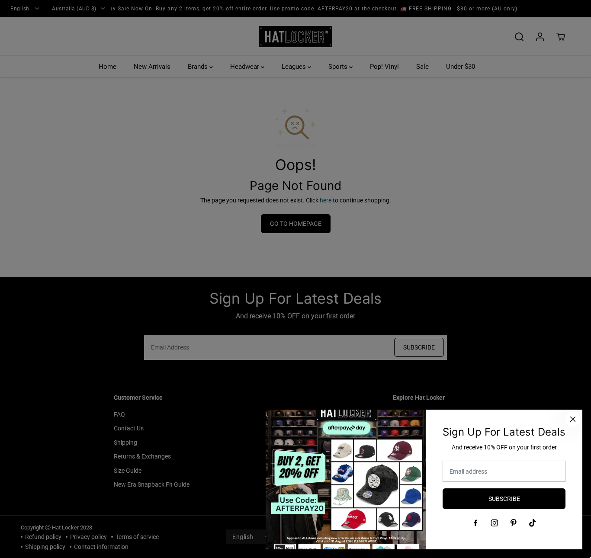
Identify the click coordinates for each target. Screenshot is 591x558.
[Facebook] (475, 522)
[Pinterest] (513, 522)
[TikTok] (532, 522)
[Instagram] (494, 522)
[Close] (572, 419)
